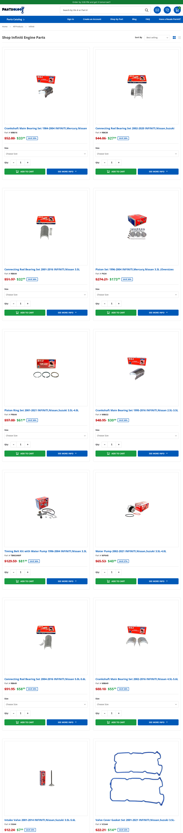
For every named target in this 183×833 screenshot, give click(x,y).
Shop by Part (116, 19)
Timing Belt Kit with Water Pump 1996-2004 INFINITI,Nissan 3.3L (45, 551)
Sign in (70, 19)
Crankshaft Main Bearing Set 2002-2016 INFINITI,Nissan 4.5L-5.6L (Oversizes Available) (137, 680)
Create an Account (92, 19)
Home (4, 26)
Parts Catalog (14, 19)
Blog (134, 19)
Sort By (138, 37)
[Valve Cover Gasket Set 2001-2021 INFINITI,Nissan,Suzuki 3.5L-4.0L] (137, 778)
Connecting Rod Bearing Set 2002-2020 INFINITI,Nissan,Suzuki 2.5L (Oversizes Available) (135, 130)
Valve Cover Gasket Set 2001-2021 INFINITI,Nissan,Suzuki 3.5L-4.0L (135, 821)
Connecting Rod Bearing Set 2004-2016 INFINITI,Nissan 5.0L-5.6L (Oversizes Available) (45, 680)
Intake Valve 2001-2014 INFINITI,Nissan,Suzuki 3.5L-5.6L (39, 820)
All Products (18, 26)
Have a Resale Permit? (170, 19)
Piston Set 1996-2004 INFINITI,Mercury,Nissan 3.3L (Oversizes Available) (135, 271)
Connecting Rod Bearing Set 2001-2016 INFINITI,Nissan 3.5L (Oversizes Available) (42, 271)
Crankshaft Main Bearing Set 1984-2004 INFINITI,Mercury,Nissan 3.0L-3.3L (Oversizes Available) (45, 130)
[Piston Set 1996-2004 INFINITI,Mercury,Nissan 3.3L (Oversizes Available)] (137, 227)
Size (6, 148)
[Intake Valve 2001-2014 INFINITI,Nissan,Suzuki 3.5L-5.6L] (46, 778)
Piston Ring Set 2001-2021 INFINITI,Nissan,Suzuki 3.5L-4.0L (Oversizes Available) (41, 412)
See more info (66, 171)
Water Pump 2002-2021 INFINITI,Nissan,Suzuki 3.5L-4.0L (131, 551)
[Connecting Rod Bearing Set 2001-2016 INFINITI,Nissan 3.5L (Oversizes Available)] (46, 227)
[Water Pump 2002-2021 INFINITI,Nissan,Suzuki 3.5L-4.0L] (137, 509)
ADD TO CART (27, 171)
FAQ (148, 19)
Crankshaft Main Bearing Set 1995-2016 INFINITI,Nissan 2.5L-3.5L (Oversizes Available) (137, 412)
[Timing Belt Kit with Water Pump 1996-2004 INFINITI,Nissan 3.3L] (46, 509)
